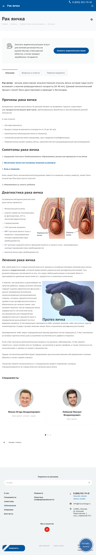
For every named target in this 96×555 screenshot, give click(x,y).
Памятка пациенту (56, 73)
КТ (5, 245)
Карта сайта (59, 546)
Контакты (8, 514)
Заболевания (10, 505)
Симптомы (9, 501)
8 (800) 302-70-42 (82, 2)
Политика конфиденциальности (44, 498)
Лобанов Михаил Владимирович (72, 413)
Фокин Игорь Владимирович (24, 411)
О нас (6, 493)
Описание (9, 73)
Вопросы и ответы (31, 73)
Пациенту (38, 493)
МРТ (6, 231)
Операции (8, 510)
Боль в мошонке (12, 169)
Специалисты (10, 497)
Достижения (44, 546)
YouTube (47, 529)
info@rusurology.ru (81, 504)
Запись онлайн (79, 499)
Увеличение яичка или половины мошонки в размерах (30, 163)
